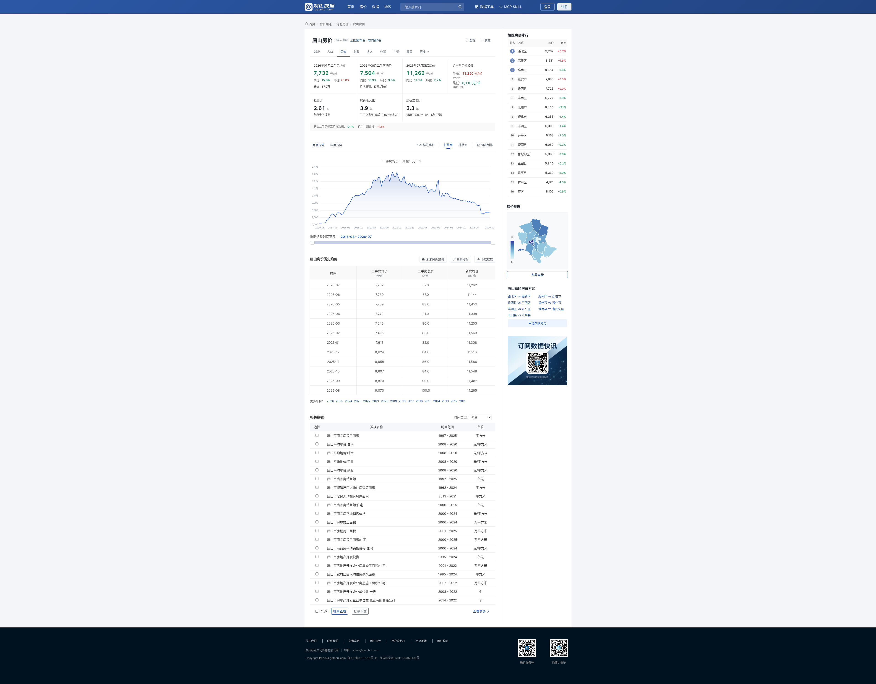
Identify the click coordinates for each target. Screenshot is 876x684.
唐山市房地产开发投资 (343, 557)
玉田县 (522, 163)
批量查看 (339, 611)
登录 (547, 7)
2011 (462, 401)
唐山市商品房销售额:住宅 (345, 505)
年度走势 (336, 145)
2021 (375, 401)
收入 (370, 51)
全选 (324, 611)
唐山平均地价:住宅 (340, 444)
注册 (564, 7)
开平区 (522, 135)
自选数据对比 (537, 323)
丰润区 (522, 126)
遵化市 (522, 116)
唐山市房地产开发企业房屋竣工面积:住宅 (356, 565)
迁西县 (522, 88)
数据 (375, 7)
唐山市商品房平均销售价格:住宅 (350, 548)
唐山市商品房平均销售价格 (346, 513)
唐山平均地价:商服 (340, 470)
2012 (454, 401)
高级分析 (462, 259)
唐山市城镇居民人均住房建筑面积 (351, 487)
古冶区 (522, 182)
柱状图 (463, 145)
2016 (419, 401)
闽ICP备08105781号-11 (363, 658)
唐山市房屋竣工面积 (341, 522)
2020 (384, 401)
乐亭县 (522, 172)
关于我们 (311, 641)
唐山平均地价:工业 (340, 461)
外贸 (383, 51)
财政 (357, 51)
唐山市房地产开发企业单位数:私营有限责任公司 (361, 600)
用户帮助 (442, 641)
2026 (330, 401)
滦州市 (522, 107)
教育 (409, 51)
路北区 (522, 51)
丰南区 (522, 98)
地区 (387, 7)
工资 (396, 51)
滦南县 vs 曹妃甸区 (551, 309)
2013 (445, 401)
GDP (317, 51)
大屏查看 (537, 275)
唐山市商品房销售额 (341, 479)
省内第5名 (375, 40)
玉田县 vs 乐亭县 (519, 315)
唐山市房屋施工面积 (341, 531)
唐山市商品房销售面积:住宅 (346, 539)
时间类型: (461, 417)
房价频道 (326, 24)
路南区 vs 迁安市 (549, 296)
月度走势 (318, 145)
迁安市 (522, 79)
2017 (410, 401)
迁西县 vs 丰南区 (519, 302)
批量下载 (360, 611)
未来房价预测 (435, 259)
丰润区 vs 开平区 (519, 309)
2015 (428, 401)
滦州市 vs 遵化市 (549, 302)
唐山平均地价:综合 (340, 453)
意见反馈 (421, 641)
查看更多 (480, 611)
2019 (393, 401)
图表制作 (487, 145)
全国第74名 (358, 40)
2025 (339, 401)
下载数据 (487, 259)
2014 (436, 401)
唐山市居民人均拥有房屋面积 (348, 496)
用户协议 (375, 641)
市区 (521, 191)
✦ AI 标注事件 (425, 145)
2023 (357, 401)
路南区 (522, 70)
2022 (366, 401)
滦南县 (522, 144)
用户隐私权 (398, 641)
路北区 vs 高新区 (519, 296)
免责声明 (354, 641)
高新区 (522, 60)
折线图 (448, 145)
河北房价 (342, 24)
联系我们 (332, 641)
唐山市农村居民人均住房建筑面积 (351, 574)
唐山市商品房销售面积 (343, 435)
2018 (402, 401)
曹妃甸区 (524, 154)
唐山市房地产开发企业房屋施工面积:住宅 (356, 583)
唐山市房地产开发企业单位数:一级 (351, 591)
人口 (330, 51)
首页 (350, 7)
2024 (348, 401)
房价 (363, 7)
